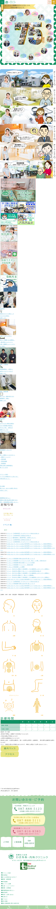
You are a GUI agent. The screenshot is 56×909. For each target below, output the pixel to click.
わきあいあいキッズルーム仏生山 (15, 544)
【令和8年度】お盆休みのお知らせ (22, 535)
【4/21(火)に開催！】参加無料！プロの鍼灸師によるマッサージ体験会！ (31, 569)
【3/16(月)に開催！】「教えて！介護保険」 (23, 575)
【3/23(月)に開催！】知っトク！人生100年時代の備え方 (26, 571)
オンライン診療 (7, 884)
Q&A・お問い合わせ (8, 894)
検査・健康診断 (7, 879)
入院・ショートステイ (8, 886)
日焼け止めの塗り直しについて (27, 558)
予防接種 (5, 881)
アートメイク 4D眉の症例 (26, 565)
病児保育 (5, 892)
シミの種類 (21, 567)
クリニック (10, 533)
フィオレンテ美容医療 (12, 558)
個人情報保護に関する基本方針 (11, 903)
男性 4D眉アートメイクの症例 (26, 562)
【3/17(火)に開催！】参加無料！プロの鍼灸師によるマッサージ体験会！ (31, 573)
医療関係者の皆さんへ (8, 890)
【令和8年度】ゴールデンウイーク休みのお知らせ (26, 533)
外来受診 (5, 875)
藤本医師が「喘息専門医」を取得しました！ (24, 537)
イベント (9, 569)
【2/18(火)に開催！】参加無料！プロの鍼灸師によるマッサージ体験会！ (31, 577)
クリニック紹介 (7, 873)
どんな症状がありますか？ (10, 877)
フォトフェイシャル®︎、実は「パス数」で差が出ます (32, 560)
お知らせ (5, 896)
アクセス (5, 899)
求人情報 (5, 901)
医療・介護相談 (7, 888)
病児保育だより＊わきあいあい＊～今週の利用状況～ (38, 544)
